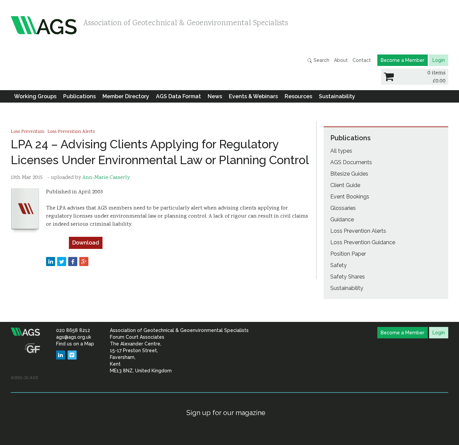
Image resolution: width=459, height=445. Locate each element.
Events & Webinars (253, 96)
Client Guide (345, 185)
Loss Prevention (27, 131)
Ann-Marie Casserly (106, 178)
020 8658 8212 (73, 330)
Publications (79, 96)
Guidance (342, 219)
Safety (338, 265)
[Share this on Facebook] (72, 261)
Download (85, 242)
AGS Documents (351, 162)
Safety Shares (347, 276)
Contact (361, 60)
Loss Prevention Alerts (71, 131)
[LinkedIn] (60, 355)
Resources (298, 96)
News (215, 96)
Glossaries (343, 208)
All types (341, 151)
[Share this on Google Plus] (83, 261)
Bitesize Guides (349, 174)
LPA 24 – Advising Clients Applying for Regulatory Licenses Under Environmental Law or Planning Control (160, 152)
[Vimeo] (72, 355)
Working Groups (35, 96)
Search (320, 60)
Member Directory (125, 96)
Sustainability (337, 96)
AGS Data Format (178, 96)
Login (438, 60)
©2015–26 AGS (24, 378)
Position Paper (348, 254)
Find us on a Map (75, 343)
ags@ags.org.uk (73, 337)
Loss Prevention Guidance (362, 242)
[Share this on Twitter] (61, 261)
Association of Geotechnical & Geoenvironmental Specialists (185, 23)
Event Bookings (349, 196)
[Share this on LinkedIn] (50, 261)
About (341, 60)
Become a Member (402, 60)
